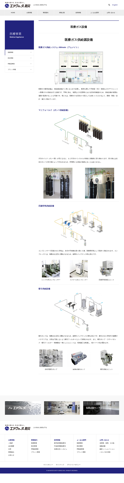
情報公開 (62, 12)
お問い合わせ (111, 12)
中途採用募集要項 (60, 446)
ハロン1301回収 (105, 452)
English (115, 5)
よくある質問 (95, 12)
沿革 (9, 449)
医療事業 (10, 52)
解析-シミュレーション (107, 449)
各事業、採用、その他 (107, 443)
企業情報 (29, 12)
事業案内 (45, 12)
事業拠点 (11, 452)
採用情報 (78, 12)
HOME (13, 12)
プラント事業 (12, 69)
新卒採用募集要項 (60, 443)
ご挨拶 (10, 443)
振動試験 (102, 446)
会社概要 (11, 446)
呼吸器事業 (11, 64)
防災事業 (10, 58)
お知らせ (11, 455)
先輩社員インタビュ (60, 449)
